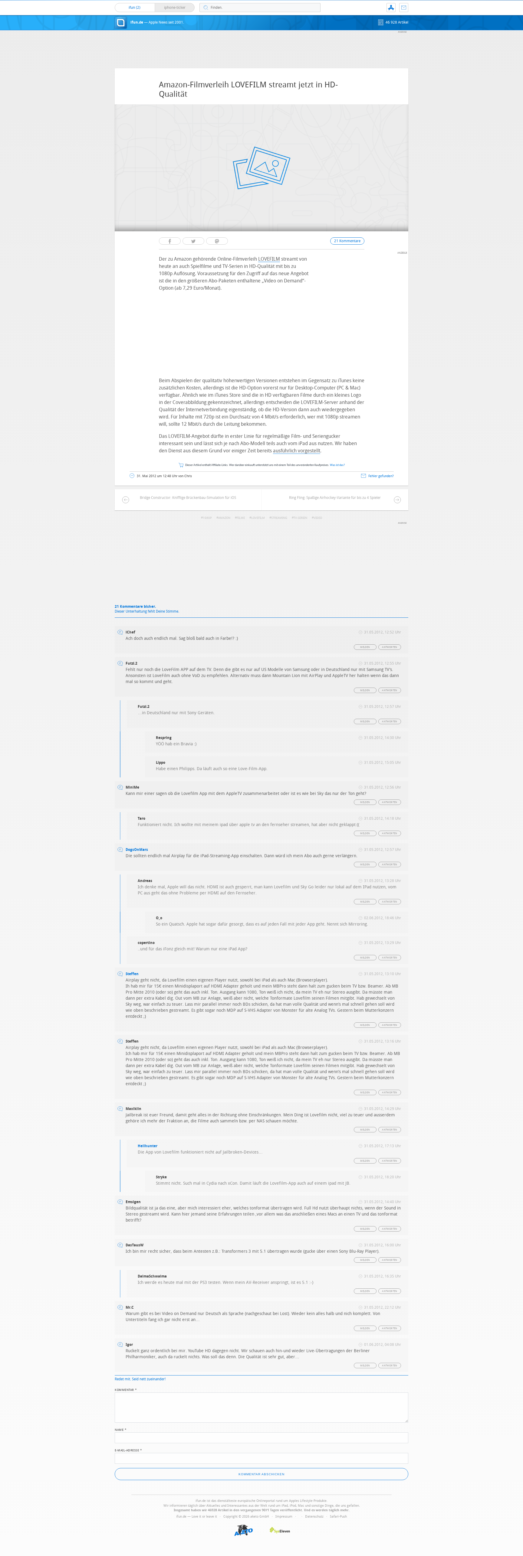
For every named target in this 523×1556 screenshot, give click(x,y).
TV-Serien (300, 518)
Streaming (279, 518)
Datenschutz (314, 1517)
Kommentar (126, 1389)
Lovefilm (258, 518)
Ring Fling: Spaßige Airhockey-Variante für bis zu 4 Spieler (335, 498)
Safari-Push (338, 1517)
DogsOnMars (137, 850)
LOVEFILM (269, 259)
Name (121, 1429)
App (391, 7)
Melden (365, 647)
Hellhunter (147, 1146)
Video (318, 518)
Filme (241, 518)
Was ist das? (337, 465)
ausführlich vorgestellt (296, 451)
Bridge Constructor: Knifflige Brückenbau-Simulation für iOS (188, 498)
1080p (207, 518)
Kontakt (404, 7)
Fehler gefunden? (381, 476)
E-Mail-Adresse (128, 1450)
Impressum (283, 1517)
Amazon (224, 518)
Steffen (132, 974)
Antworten (389, 647)
